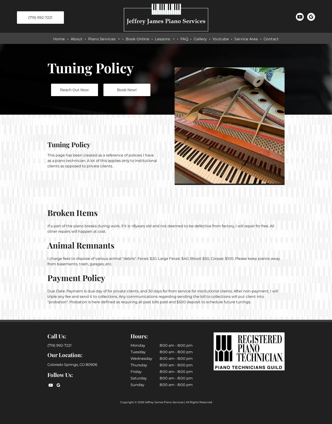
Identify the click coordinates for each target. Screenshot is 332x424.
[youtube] (300, 17)
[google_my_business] (311, 17)
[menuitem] (59, 39)
